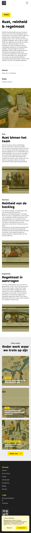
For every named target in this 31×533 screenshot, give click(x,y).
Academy (5, 483)
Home (4, 470)
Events (4, 489)
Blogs (4, 486)
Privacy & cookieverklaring (14, 524)
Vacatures (5, 480)
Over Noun (6, 473)
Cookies (5, 503)
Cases (4, 477)
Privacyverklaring (8, 499)
